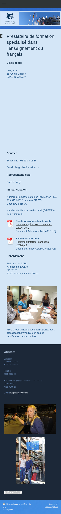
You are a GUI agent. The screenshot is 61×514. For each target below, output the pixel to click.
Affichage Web (51, 507)
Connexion (53, 504)
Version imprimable (14, 504)
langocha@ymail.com (19, 393)
